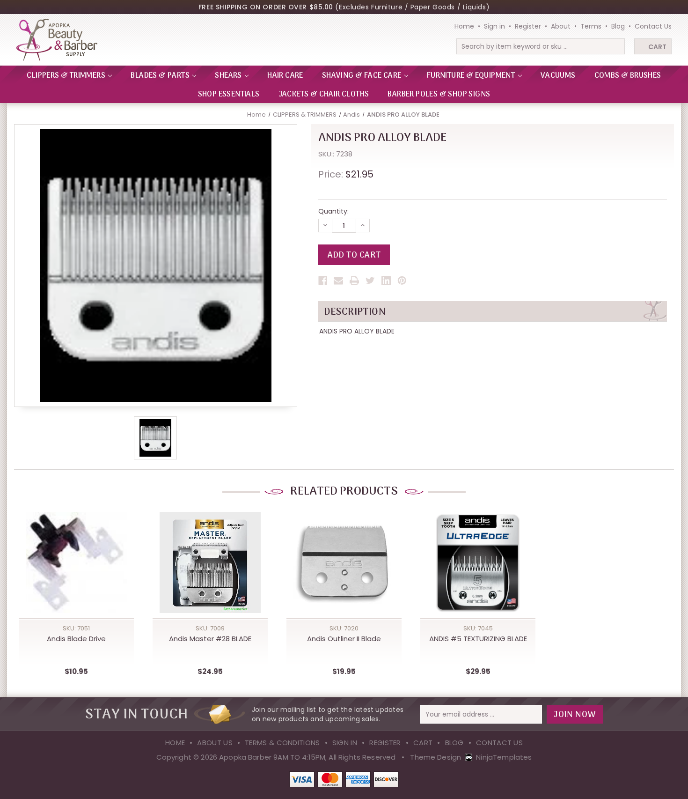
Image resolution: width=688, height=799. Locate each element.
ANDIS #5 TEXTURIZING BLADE (478, 639)
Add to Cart (76, 573)
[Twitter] (370, 280)
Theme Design (435, 757)
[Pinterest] (402, 280)
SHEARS (229, 76)
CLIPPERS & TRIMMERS (67, 76)
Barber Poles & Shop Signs (439, 95)
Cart (657, 47)
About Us (214, 742)
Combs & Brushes (627, 76)
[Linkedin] (386, 280)
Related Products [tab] (344, 491)
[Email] (338, 280)
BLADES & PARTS (161, 76)
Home (464, 26)
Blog (618, 26)
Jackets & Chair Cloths (323, 95)
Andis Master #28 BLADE (210, 639)
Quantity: (333, 211)
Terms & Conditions (282, 742)
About (561, 26)
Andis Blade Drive (76, 639)
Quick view (76, 553)
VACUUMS (558, 76)
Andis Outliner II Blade (344, 639)
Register (528, 26)
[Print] (354, 280)
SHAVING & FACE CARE (362, 76)
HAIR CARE (285, 76)
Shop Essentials (229, 95)
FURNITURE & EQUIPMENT (472, 76)
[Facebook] (323, 280)
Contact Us (653, 26)
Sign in (494, 26)
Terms (590, 26)
